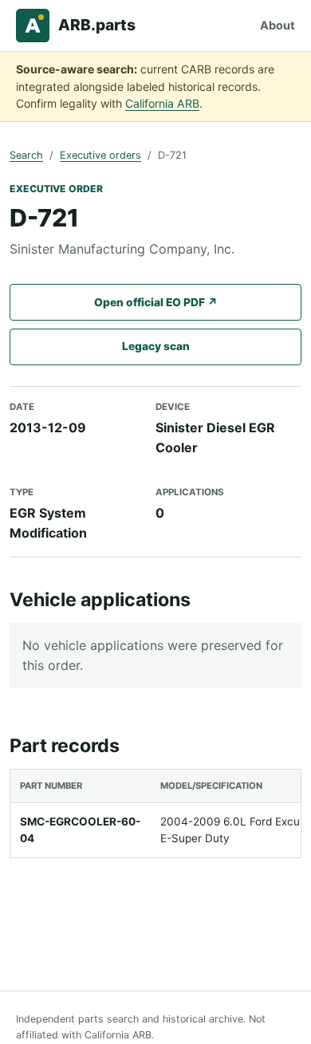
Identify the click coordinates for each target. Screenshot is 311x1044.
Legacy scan (156, 346)
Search (26, 155)
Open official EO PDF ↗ (156, 302)
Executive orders (100, 155)
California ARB (162, 103)
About (277, 25)
